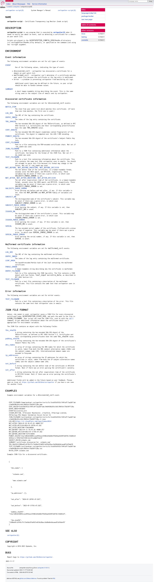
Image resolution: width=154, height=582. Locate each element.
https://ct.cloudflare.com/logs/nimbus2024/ (34, 421)
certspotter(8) (59, 32)
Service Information (39, 4)
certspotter (16, 6)
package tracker (87, 16)
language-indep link (89, 13)
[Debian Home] (2, 4)
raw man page (87, 19)
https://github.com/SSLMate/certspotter (38, 382)
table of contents (89, 25)
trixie (83, 34)
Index (8, 4)
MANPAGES (9, 0)
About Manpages (18, 4)
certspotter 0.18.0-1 (43, 567)
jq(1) (71, 318)
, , (32, 167)
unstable (9, 6)
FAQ (28, 4)
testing (84, 37)
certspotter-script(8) (15, 10)
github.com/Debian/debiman (28, 578)
